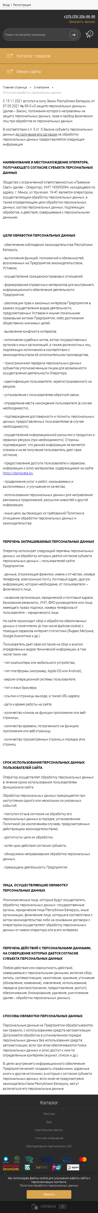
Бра (49, 1122)
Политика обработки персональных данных (49, 1185)
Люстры (49, 1114)
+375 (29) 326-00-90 (79, 16)
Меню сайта (28, 71)
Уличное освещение (49, 1138)
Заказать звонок (82, 22)
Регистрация (22, 5)
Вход (6, 5)
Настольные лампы (49, 1130)
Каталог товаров (33, 55)
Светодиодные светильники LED (49, 1146)
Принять (49, 1194)
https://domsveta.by (18, 473)
